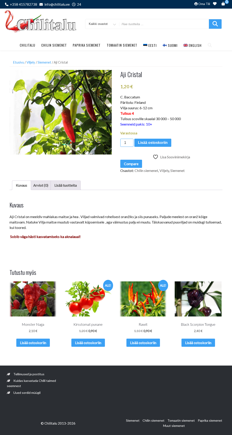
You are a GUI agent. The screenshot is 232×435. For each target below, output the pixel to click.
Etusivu (18, 62)
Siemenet (44, 62)
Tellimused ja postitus (28, 374)
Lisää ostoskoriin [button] (33, 342)
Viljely (31, 62)
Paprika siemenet (87, 45)
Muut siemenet (174, 426)
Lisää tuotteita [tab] (65, 185)
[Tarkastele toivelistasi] (215, 4)
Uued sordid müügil (27, 393)
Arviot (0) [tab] (40, 185)
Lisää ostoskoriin (153, 143)
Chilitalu (27, 45)
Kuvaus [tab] (21, 185)
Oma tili (204, 4)
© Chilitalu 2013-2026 (58, 423)
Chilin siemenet (54, 45)
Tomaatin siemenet (122, 45)
